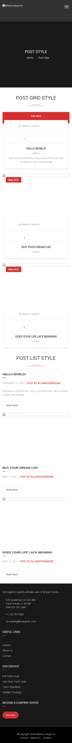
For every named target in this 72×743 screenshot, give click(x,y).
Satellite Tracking (12, 692)
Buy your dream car (36, 247)
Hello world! (36, 148)
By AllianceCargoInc (29, 125)
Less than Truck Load (14, 681)
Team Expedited (11, 686)
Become (10, 715)
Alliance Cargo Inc (45, 734)
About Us (8, 650)
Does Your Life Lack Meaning (36, 336)
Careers (7, 645)
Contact (7, 655)
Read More (12, 405)
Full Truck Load (11, 676)
